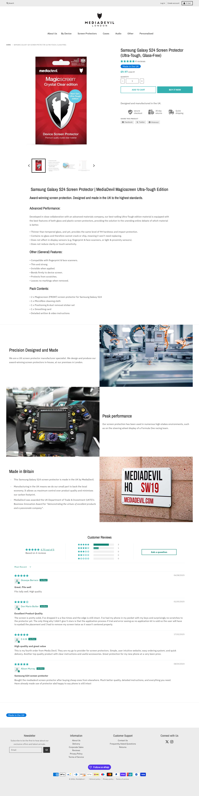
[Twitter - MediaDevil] (167, 741)
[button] (128, 61)
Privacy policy (108, 779)
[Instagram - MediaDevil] (172, 741)
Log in (162, 3)
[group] (39, 166)
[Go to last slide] (29, 166)
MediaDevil (80, 779)
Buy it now (175, 89)
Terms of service (122, 779)
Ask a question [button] (159, 552)
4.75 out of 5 (47, 549)
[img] (21, 575)
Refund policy (94, 779)
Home (8, 45)
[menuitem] (50, 33)
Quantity (125, 77)
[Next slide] (94, 166)
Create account (173, 3)
